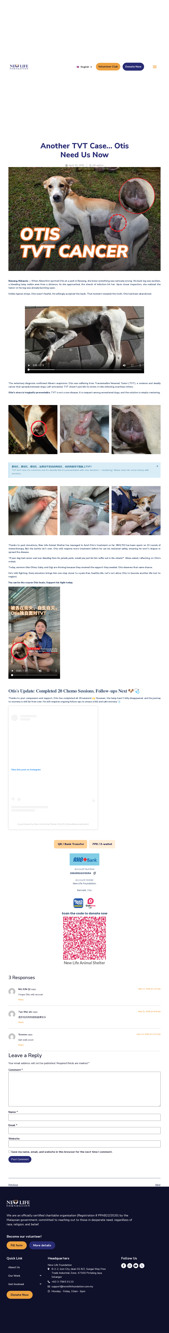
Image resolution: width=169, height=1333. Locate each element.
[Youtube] (135, 1265)
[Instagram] (129, 1265)
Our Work (14, 1276)
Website (14, 1138)
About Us (14, 1267)
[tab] (70, 844)
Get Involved (16, 1284)
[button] (154, 67)
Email (12, 1125)
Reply (21, 999)
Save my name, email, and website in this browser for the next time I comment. (61, 1152)
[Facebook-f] (123, 1265)
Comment (15, 1070)
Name (13, 1112)
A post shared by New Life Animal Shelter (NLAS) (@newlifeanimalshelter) (53, 824)
